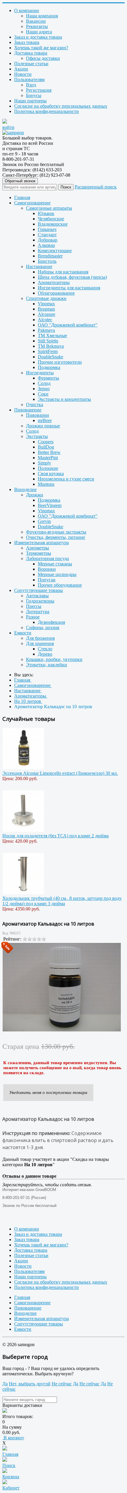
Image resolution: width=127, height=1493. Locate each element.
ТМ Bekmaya (51, 346)
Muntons (46, 484)
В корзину (13, 1437)
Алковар (46, 245)
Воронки (47, 569)
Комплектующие (55, 250)
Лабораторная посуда (47, 558)
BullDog (46, 446)
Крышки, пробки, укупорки (54, 659)
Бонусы (33, 95)
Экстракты (37, 436)
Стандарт (47, 234)
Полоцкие (48, 468)
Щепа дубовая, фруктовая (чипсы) (72, 277)
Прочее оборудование (60, 585)
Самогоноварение (32, 202)
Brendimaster (50, 255)
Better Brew (49, 452)
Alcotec (45, 319)
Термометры (38, 553)
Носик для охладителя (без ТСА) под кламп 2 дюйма (55, 835)
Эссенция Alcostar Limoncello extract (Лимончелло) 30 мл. (60, 773)
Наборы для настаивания (63, 271)
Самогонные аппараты (49, 208)
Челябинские (51, 218)
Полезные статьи (31, 63)
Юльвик (46, 213)
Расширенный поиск (96, 186)
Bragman (46, 308)
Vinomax (46, 303)
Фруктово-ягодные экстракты (56, 531)
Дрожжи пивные (43, 425)
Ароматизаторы (54, 282)
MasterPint (48, 457)
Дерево (45, 654)
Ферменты (48, 377)
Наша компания (42, 15)
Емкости (22, 632)
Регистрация (38, 90)
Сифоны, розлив (42, 627)
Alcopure (46, 314)
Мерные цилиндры (57, 574)
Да (5, 1383)
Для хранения (40, 643)
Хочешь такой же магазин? (41, 47)
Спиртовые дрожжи (46, 298)
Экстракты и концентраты (64, 399)
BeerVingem (49, 505)
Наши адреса (39, 31)
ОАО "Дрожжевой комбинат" (67, 324)
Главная (22, 197)
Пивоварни (37, 415)
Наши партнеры (30, 100)
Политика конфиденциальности (46, 111)
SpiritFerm (48, 351)
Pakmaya (46, 330)
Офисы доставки (43, 58)
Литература (37, 611)
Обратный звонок (20, 181)
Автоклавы (37, 595)
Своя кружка (51, 473)
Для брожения (40, 638)
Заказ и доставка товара (38, 37)
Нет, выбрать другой (30, 1383)
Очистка (34, 404)
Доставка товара (30, 52)
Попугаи (47, 579)
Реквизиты (37, 26)
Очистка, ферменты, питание (55, 537)
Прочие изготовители (60, 362)
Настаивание (39, 266)
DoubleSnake (50, 356)
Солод (44, 383)
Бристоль (47, 261)
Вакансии (36, 21)
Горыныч (47, 229)
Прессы (33, 606)
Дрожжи (34, 494)
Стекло (45, 648)
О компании (26, 10)
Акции (21, 68)
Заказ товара (26, 42)
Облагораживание (56, 293)
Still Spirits (48, 340)
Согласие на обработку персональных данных (60, 106)
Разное (33, 616)
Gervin (44, 521)
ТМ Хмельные (52, 335)
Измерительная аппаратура (41, 542)
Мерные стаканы (55, 563)
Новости (23, 74)
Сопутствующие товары (38, 590)
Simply (44, 462)
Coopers (45, 441)
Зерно (44, 388)
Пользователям (29, 79)
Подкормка (49, 367)
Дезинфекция (51, 622)
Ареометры (37, 547)
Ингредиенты (40, 372)
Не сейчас (62, 1383)
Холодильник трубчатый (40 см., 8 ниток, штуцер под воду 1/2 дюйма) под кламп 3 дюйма (62, 901)
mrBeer (45, 420)
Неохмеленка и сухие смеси (66, 478)
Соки (43, 393)
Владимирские (53, 224)
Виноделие (25, 489)
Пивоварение (27, 409)
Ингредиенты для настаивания (69, 287)
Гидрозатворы (40, 600)
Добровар (47, 239)
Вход (31, 84)
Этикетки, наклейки (46, 664)
